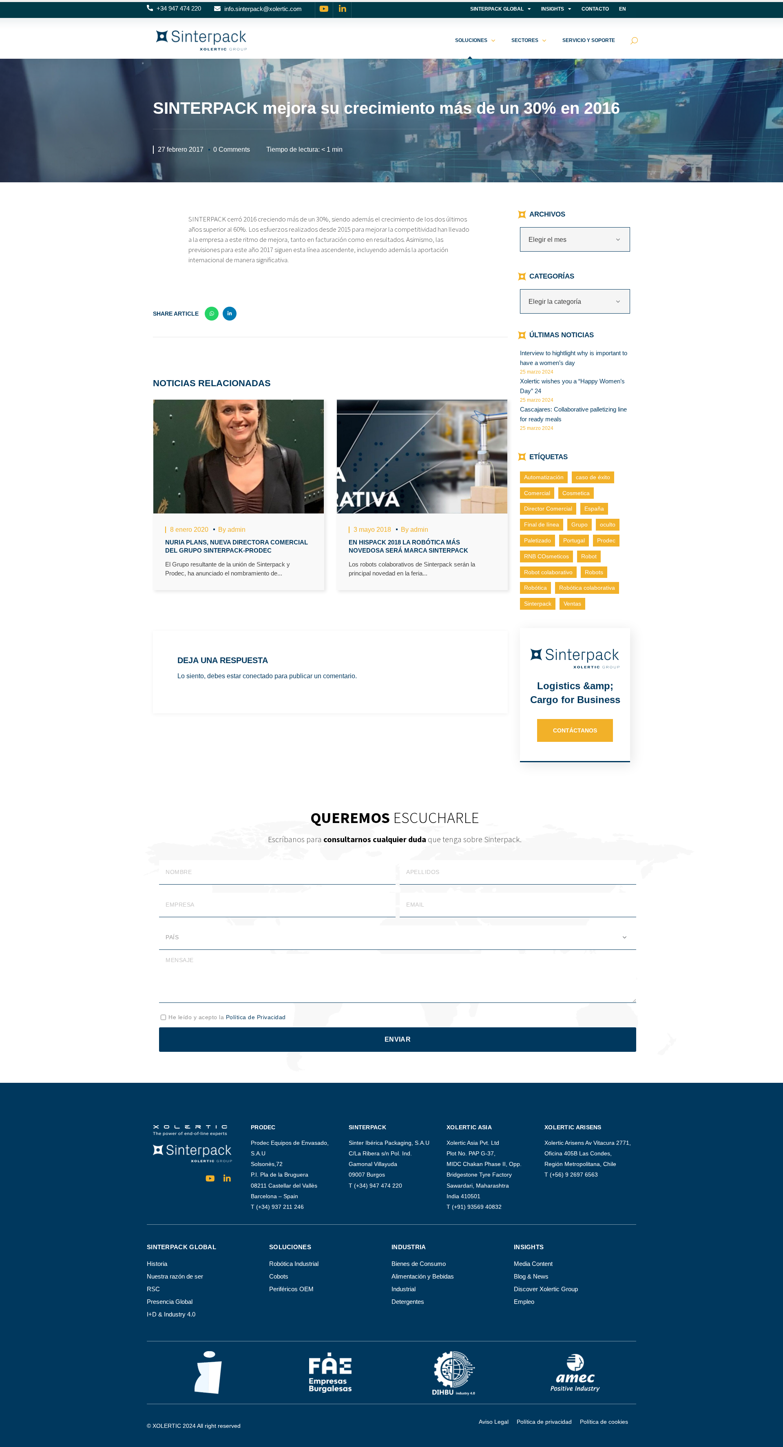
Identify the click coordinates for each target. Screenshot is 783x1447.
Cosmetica (576, 493)
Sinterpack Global (497, 9)
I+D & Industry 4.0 (171, 1314)
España (594, 508)
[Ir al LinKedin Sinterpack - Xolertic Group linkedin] (343, 9)
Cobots (278, 1276)
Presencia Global (169, 1301)
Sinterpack (537, 603)
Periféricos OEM (291, 1288)
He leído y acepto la (227, 1017)
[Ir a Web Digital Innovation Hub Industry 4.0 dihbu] (452, 1373)
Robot (589, 556)
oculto (607, 524)
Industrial (404, 1288)
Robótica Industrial (294, 1263)
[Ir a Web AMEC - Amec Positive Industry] (575, 1373)
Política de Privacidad (256, 1017)
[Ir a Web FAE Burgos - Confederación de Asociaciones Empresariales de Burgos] (330, 1372)
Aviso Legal (494, 1421)
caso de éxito (593, 477)
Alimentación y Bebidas (423, 1276)
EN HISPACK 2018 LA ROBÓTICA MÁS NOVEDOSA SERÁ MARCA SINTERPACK (408, 546)
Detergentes (408, 1301)
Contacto (595, 9)
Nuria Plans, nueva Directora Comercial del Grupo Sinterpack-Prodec (236, 546)
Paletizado (537, 540)
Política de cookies (604, 1421)
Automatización (544, 477)
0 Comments (231, 149)
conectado (258, 676)
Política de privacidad (544, 1421)
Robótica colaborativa (587, 587)
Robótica (535, 587)
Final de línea (541, 524)
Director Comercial (548, 508)
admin (237, 529)
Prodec (606, 540)
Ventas (572, 603)
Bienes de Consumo (419, 1263)
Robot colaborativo (548, 572)
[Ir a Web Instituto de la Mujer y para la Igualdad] (208, 1372)
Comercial (537, 493)
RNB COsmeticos (546, 556)
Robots (594, 572)
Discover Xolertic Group (546, 1288)
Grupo (579, 524)
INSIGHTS (552, 9)
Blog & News (531, 1276)
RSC (153, 1288)
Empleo (524, 1301)
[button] (174, 9)
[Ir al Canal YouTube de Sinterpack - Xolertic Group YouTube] (324, 9)
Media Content (533, 1263)
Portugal (574, 540)
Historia (157, 1263)
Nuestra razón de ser (175, 1276)
